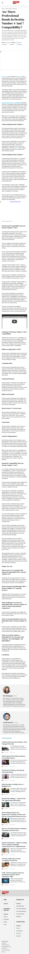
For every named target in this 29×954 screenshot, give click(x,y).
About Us (3, 951)
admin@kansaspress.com (6, 946)
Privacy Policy (4, 948)
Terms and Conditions (6, 950)
